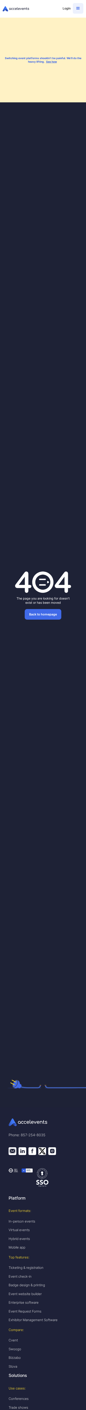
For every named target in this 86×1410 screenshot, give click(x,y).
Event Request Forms (25, 1311)
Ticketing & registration (26, 1268)
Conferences (19, 1399)
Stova (13, 1366)
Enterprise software (24, 1302)
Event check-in (20, 1276)
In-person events (22, 1221)
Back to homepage (43, 614)
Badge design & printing (27, 1285)
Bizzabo (15, 1358)
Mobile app (17, 1247)
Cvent (13, 1340)
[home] (30, 8)
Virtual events (19, 1230)
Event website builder (25, 1294)
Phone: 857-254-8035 (27, 1135)
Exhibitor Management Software (33, 1320)
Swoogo (15, 1349)
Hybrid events (19, 1239)
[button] (78, 8)
